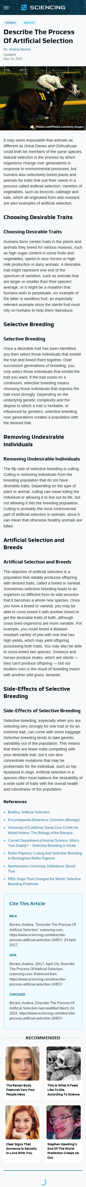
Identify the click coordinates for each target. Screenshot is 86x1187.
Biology (29, 22)
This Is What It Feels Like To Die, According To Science (63, 1089)
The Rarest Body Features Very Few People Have (20, 1089)
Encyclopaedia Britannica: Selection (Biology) (44, 820)
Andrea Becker (20, 49)
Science (10, 22)
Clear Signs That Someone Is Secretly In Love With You (21, 1148)
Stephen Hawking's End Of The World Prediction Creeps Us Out (63, 1150)
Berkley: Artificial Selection (29, 812)
